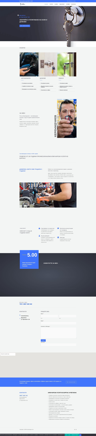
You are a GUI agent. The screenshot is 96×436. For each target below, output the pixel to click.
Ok (66, 434)
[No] (80, 435)
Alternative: (43, 342)
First (41, 318)
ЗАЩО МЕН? (61, 4)
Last (59, 318)
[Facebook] (74, 429)
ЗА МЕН (56, 4)
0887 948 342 (24, 395)
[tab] (29, 83)
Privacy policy (75, 434)
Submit (43, 340)
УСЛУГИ (51, 4)
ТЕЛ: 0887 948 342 (26, 304)
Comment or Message (45, 326)
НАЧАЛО (46, 4)
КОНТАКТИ (73, 4)
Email (42, 320)
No (69, 434)
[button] (71, 1)
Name (42, 313)
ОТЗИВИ (68, 4)
